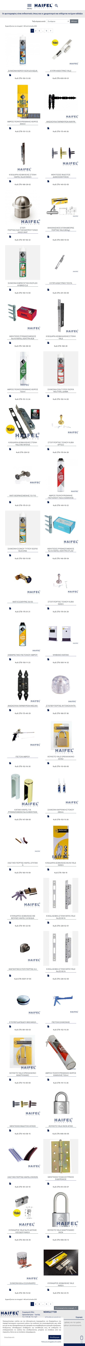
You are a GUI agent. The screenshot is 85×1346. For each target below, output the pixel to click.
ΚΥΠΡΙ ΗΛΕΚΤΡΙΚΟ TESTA (61, 283)
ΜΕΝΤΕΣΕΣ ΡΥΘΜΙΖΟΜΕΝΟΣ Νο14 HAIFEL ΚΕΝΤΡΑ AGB (22, 337)
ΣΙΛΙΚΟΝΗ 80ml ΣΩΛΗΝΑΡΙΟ (22, 1283)
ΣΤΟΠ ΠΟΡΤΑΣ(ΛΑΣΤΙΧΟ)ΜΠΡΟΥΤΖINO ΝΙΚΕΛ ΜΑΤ (23, 230)
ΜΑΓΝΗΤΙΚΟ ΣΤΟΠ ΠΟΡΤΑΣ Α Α (23, 969)
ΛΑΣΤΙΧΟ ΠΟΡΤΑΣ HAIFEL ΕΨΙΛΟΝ (22, 1177)
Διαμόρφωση (9, 1337)
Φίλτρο (74, 21)
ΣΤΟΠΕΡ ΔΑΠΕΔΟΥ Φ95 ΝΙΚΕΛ (22, 1022)
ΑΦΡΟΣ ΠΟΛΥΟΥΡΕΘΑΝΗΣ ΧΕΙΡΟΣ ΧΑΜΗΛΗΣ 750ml (60, 1074)
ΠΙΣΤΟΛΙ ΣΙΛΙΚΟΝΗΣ (61, 1022)
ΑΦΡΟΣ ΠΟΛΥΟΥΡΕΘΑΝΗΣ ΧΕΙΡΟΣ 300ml (22, 122)
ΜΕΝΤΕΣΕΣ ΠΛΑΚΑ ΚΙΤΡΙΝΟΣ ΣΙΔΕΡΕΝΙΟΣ (61, 1178)
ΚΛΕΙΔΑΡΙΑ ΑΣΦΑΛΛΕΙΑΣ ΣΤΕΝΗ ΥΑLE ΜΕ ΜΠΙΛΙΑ (22, 443)
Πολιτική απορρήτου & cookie (51, 1342)
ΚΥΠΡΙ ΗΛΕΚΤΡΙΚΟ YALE (60, 71)
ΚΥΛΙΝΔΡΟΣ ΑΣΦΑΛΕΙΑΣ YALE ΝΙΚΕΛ (61, 1284)
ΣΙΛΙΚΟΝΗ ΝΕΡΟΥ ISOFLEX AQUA (22, 71)
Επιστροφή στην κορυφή (66, 1308)
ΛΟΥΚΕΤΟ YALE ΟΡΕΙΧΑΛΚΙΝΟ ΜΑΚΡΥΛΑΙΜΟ (22, 1074)
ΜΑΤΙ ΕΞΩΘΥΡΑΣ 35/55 (23, 602)
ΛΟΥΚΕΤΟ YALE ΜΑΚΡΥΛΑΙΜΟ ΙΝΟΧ (60, 1231)
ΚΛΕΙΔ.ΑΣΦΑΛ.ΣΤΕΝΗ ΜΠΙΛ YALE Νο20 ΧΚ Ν (60, 970)
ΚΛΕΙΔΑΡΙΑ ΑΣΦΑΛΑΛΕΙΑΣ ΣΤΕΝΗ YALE (61, 337)
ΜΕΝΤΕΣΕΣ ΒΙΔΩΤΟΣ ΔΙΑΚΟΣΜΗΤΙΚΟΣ (60, 175)
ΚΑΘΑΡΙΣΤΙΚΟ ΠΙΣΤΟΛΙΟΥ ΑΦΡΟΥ (23, 655)
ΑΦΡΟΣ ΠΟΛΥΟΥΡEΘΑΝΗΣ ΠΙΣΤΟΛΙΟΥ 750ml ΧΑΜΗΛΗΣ (61, 496)
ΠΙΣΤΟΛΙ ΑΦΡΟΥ (23, 756)
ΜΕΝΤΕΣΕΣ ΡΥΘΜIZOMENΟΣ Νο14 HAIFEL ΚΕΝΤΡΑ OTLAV (60, 549)
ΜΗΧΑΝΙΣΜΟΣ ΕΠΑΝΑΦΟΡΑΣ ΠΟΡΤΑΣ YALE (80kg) (60, 229)
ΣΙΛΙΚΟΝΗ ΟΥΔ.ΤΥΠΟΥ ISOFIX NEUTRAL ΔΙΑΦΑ (61, 390)
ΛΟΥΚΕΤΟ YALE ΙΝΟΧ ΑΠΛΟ (61, 1126)
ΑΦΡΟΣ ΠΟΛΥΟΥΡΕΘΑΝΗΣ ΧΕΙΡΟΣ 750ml (22, 390)
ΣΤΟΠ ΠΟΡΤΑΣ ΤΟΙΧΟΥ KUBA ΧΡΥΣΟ (61, 443)
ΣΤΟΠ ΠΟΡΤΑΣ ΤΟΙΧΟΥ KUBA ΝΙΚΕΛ (61, 603)
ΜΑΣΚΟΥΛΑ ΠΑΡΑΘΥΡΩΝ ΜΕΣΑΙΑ (23, 706)
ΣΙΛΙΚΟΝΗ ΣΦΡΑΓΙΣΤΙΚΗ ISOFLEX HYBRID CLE (22, 284)
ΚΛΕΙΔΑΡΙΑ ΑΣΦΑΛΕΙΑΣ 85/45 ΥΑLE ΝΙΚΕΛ (60, 864)
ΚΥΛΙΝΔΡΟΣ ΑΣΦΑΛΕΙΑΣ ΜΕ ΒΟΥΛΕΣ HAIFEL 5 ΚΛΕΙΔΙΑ (22, 917)
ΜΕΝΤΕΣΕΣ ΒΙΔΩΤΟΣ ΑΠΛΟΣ (23, 1126)
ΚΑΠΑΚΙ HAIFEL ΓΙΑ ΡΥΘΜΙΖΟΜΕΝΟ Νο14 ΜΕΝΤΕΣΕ (22, 811)
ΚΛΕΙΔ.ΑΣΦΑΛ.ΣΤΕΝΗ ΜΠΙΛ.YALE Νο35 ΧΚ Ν (60, 917)
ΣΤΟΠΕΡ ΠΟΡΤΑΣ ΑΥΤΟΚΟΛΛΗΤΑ (60, 706)
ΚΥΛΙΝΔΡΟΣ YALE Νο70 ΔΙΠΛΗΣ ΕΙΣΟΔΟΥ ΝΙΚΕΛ (23, 1231)
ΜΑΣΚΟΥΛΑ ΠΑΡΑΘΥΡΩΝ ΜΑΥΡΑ (60, 121)
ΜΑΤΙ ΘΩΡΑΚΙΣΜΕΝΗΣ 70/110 (22, 495)
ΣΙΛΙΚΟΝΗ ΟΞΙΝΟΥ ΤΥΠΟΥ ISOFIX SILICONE (23, 549)
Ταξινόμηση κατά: (39, 21)
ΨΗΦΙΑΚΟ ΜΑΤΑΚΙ (61, 655)
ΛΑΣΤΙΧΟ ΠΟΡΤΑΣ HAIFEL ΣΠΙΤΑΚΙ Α (23, 864)
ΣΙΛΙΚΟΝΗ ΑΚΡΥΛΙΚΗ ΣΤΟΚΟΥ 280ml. (61, 811)
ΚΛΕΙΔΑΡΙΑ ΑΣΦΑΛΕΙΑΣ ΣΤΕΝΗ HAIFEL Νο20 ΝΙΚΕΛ (22, 175)
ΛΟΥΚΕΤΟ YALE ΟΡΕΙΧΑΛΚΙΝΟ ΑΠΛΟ (60, 757)
